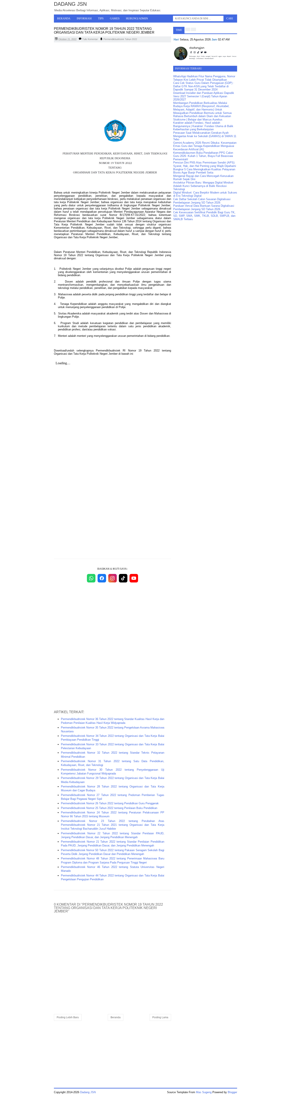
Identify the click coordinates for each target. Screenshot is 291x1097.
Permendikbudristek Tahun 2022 (120, 39)
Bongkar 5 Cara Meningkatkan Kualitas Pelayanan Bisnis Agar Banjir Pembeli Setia (204, 171)
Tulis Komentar (90, 39)
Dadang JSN (70, 4)
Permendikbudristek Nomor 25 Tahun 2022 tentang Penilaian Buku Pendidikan (109, 808)
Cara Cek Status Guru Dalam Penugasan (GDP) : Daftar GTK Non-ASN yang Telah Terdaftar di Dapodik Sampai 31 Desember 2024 (203, 86)
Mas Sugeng (204, 1092)
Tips (101, 18)
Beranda (63, 18)
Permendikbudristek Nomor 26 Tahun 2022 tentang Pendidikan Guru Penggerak (110, 803)
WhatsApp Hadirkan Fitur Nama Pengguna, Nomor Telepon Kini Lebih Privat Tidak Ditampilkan (204, 78)
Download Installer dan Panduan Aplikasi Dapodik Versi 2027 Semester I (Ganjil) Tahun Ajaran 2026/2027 (203, 96)
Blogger (232, 1092)
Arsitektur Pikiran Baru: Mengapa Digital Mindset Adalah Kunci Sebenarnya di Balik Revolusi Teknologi (203, 186)
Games (115, 18)
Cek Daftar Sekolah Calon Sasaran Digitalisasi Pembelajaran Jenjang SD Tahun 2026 (201, 201)
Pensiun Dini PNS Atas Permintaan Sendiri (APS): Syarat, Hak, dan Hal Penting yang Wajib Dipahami (204, 164)
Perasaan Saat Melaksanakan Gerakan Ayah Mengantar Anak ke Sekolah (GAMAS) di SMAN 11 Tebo (204, 136)
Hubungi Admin (137, 18)
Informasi (84, 18)
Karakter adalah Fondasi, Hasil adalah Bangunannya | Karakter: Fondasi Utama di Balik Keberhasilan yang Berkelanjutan (203, 126)
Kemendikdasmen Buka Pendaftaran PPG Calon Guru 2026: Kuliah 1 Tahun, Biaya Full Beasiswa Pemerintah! (203, 156)
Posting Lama (160, 1017)
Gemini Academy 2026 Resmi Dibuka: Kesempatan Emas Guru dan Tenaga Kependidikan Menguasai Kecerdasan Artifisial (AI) (204, 146)
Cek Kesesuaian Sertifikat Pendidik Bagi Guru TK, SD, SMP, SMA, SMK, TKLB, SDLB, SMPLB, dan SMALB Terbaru (204, 216)
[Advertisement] (112, 76)
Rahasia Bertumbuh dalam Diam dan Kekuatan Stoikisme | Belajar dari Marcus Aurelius (202, 118)
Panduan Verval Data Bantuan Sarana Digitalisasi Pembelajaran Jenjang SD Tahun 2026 (203, 207)
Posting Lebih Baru (68, 1017)
